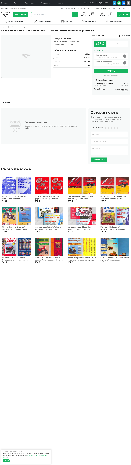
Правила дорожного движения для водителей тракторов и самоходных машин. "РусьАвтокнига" (114, 259)
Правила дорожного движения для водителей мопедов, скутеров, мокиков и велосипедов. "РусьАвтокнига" (82, 259)
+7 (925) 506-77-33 (101, 3)
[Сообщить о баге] (128, 3)
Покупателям (30, 3)
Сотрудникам (46, 3)
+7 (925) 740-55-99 (88, 3)
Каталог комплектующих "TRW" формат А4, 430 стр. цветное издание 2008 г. (47, 198)
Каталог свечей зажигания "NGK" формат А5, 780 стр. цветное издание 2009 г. (113, 198)
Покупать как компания (101, 8)
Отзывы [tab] (6, 103)
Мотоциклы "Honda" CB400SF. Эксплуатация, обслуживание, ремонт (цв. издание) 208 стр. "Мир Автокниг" (14, 259)
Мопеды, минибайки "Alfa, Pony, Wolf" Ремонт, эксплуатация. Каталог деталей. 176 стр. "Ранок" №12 (48, 228)
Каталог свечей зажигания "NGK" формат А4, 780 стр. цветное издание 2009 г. (81, 198)
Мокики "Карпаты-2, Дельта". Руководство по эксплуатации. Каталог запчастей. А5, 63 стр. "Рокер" (14, 228)
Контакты (60, 3)
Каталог (22, 14)
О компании (5, 3)
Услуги (16, 3)
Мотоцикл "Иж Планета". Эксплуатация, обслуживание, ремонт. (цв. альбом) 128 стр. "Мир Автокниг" (114, 228)
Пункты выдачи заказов (121, 8)
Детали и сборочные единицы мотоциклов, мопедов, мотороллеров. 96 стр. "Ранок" (14, 198)
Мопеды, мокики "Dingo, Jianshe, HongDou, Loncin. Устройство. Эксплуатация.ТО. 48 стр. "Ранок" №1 (81, 228)
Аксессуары (24, 27)
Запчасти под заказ (68, 8)
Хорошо (6, 460)
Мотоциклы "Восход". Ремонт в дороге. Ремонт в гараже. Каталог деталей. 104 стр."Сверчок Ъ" (49, 259)
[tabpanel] (65, 136)
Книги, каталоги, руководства (39, 27)
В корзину (111, 71)
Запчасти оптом (83, 8)
